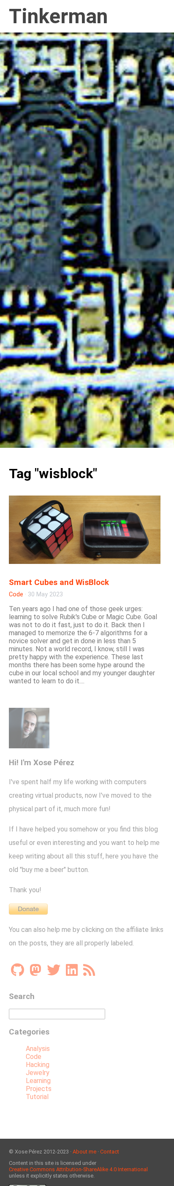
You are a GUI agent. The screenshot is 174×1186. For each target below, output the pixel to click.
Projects (39, 1089)
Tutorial (37, 1097)
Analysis (38, 1049)
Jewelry (37, 1073)
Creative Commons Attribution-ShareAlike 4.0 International (78, 1169)
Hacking (37, 1065)
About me (84, 1151)
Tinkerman (58, 16)
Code (16, 594)
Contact (109, 1151)
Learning (38, 1081)
